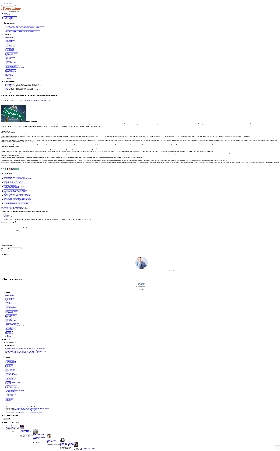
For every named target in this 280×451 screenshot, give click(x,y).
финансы (8, 74)
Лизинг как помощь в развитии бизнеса (13, 181)
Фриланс (8, 78)
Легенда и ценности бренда (10, 185)
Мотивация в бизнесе (11, 55)
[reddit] (9, 169)
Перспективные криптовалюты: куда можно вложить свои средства (32, 408)
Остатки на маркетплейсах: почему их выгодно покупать (20, 31)
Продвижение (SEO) (11, 62)
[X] (7, 169)
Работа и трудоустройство (12, 65)
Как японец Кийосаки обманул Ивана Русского (27, 406)
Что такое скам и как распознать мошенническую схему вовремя (22, 27)
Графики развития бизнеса (10, 193)
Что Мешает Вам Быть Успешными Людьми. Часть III (17, 194)
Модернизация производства (11, 179)
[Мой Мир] (5, 169)
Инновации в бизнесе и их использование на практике (29, 412)
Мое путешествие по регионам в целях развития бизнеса (18, 195)
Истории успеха (10, 48)
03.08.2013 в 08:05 (8, 216)
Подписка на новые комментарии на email (12, 251)
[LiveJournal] (12, 169)
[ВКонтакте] (1, 169)
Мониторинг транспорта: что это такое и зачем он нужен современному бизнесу (26, 28)
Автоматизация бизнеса (12, 38)
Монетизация (9, 54)
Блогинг (8, 44)
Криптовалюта (10, 50)
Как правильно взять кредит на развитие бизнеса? (16, 203)
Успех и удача (9, 73)
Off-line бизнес (10, 37)
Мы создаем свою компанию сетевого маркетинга (52, 440)
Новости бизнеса (10, 57)
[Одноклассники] (3, 169)
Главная (5, 1)
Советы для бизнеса (11, 69)
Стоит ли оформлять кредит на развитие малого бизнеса (18, 202)
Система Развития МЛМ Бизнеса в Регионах (15, 191)
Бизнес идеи (9, 41)
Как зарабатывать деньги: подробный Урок (12, 426)
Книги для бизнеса (11, 49)
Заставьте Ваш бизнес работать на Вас (13, 187)
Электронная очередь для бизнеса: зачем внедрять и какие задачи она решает (25, 26)
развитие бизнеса (47, 100)
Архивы (6, 342)
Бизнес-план (9, 42)
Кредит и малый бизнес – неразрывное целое (15, 177)
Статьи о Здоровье (11, 71)
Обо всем (8, 58)
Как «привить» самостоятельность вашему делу (15, 190)
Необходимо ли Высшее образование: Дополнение (67, 444)
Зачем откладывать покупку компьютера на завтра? (13, 207)
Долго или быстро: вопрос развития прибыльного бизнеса (18, 196)
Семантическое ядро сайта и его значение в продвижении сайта (17, 205)
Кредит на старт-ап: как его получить (13, 182)
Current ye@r (4, 248)
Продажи (8, 61)
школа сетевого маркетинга (10, 16)
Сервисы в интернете (11, 66)
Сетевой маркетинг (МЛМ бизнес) (15, 67)
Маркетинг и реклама (9, 18)
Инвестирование (10, 46)
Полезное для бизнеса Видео (13, 59)
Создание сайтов (10, 70)
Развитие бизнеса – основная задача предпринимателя (17, 198)
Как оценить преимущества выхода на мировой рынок (17, 199)
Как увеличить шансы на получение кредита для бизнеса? (18, 178)
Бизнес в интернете (8, 17)
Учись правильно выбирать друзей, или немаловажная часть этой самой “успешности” (26, 432)
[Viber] (14, 169)
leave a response (8, 208)
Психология (9, 63)
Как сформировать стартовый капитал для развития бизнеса (18, 183)
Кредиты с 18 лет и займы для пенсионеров (26, 409)
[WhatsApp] (16, 169)
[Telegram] (18, 169)
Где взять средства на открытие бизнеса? (14, 200)
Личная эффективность (12, 52)
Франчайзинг (9, 76)
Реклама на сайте (8, 3)
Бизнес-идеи (7, 14)
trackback (16, 208)
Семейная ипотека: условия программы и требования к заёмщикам (23, 30)
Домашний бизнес (11, 45)
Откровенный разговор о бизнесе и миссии (14, 186)
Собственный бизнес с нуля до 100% (89, 448)
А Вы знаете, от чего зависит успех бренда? (14, 189)
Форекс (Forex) (10, 75)
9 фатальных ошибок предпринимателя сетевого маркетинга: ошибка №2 (39, 436)
